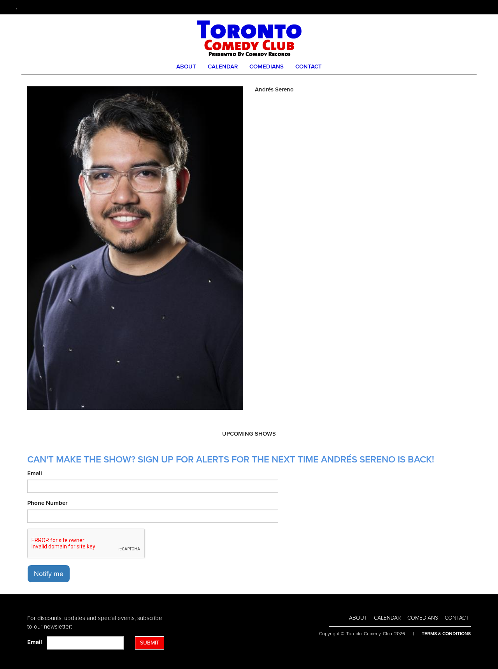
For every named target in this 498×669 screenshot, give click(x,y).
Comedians (266, 66)
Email (34, 473)
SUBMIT (149, 642)
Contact (308, 66)
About (186, 66)
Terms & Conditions (446, 633)
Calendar (223, 66)
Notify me (48, 573)
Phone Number (47, 502)
